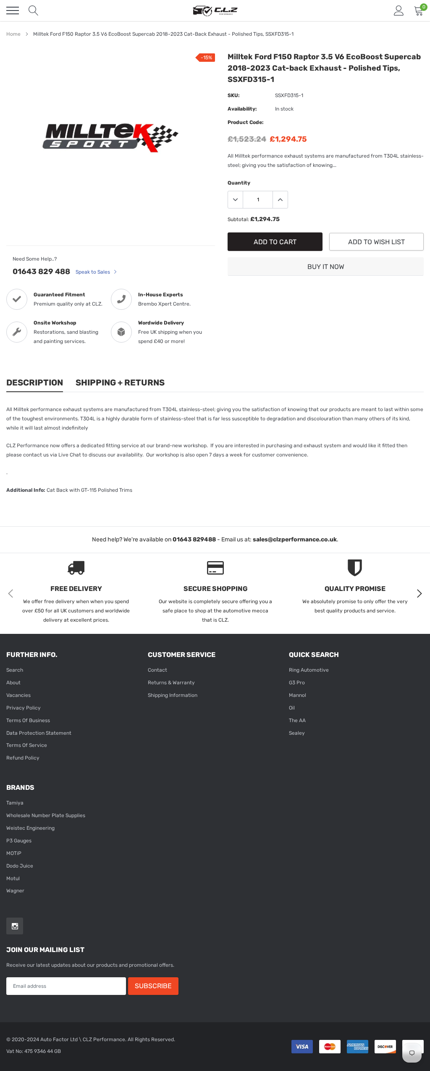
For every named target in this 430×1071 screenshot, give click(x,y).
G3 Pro (297, 683)
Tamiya (15, 803)
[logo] (215, 10)
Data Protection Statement (38, 733)
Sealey (297, 733)
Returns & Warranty (171, 683)
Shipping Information (172, 695)
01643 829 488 (41, 271)
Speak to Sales (93, 272)
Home (13, 34)
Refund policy (22, 758)
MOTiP (13, 853)
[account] (399, 10)
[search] (34, 10)
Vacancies (18, 695)
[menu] (12, 10)
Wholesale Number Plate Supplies (45, 815)
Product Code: (246, 122)
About (13, 683)
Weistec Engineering (30, 828)
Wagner (15, 891)
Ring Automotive (309, 670)
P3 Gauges (18, 841)
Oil (292, 708)
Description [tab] (34, 382)
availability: (242, 109)
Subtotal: (238, 219)
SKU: (234, 95)
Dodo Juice (19, 866)
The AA (297, 720)
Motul (13, 878)
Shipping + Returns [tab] (120, 382)
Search (14, 670)
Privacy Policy (23, 708)
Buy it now (325, 267)
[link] (14, 926)
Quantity (239, 183)
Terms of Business (28, 720)
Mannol (297, 695)
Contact (157, 670)
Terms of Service (26, 745)
